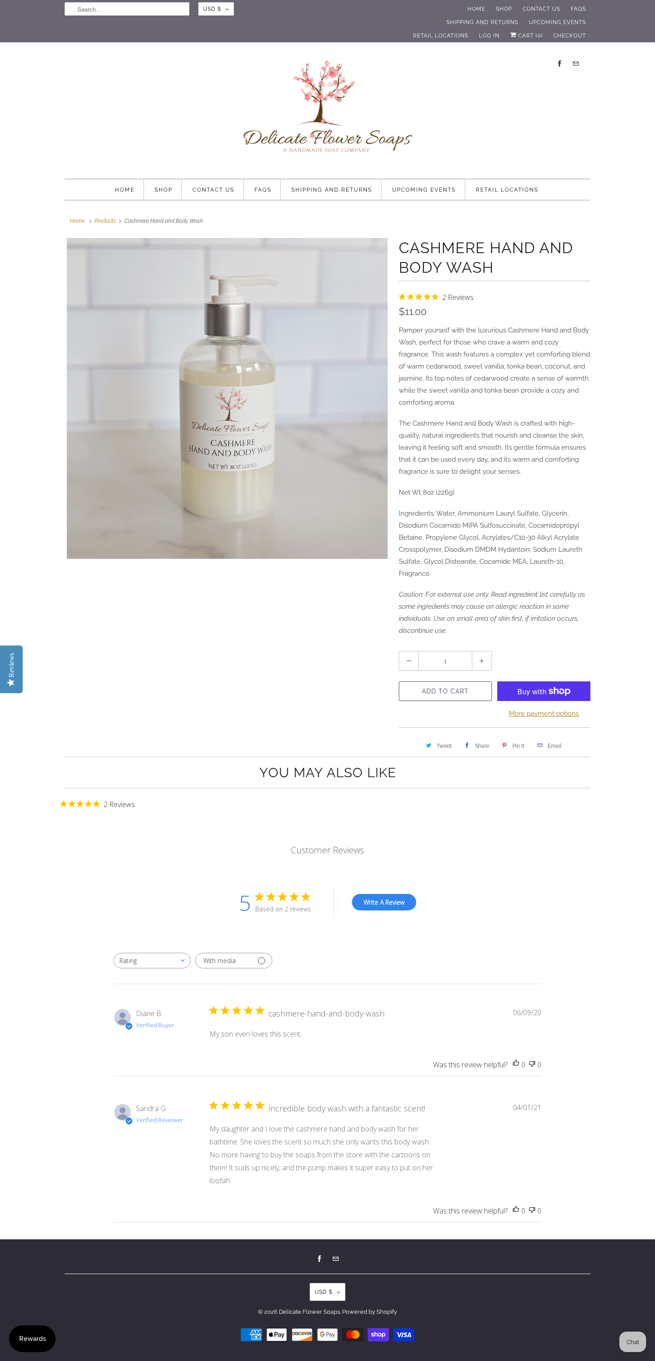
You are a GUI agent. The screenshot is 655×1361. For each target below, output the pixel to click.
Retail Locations (440, 36)
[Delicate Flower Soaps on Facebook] (559, 63)
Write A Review (384, 902)
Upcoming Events (557, 22)
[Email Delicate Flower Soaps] (575, 63)
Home (476, 9)
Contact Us (541, 9)
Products (105, 221)
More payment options (544, 713)
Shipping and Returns (482, 22)
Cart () (529, 36)
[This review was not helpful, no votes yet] (532, 1064)
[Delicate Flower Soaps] (327, 109)
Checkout (569, 36)
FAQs (578, 9)
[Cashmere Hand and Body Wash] (227, 398)
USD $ (212, 9)
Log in (489, 36)
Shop (504, 9)
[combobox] (152, 960)
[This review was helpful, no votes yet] (516, 1064)
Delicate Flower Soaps (309, 1311)
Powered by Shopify (369, 1311)
